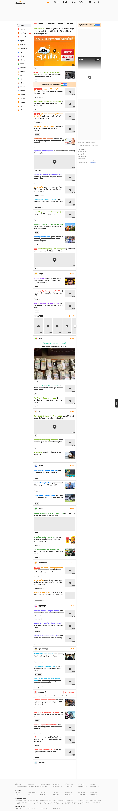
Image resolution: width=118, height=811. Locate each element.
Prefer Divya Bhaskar (57, 795)
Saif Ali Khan (92, 784)
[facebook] (67, 68)
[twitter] (70, 68)
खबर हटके (37, 134)
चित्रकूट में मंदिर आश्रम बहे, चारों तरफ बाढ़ (21, 800)
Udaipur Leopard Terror (94, 786)
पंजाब (71, 696)
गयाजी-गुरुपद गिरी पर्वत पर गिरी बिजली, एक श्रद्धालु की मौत (83, 800)
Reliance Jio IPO (81, 784)
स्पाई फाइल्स (37, 122)
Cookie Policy (88, 145)
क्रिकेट (36, 478)
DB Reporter (88, 142)
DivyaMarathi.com (82, 154)
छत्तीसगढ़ (55, 696)
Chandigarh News (93, 792)
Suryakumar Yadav (68, 782)
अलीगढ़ (36, 299)
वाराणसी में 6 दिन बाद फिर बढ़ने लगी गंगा (33, 802)
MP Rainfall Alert (18, 787)
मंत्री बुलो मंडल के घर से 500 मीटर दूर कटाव (71, 803)
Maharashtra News (81, 792)
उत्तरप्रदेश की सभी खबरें (69, 692)
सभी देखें (72, 316)
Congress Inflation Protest (82, 786)
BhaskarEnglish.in (82, 153)
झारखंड (59, 696)
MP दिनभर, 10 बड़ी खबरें (69, 800)
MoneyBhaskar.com (82, 156)
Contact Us (80, 145)
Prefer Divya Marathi (44, 795)
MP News (17, 794)
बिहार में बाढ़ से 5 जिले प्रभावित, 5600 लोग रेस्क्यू (46, 803)
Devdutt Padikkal (31, 784)
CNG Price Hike (56, 784)
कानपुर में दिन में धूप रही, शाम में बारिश (95, 802)
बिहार (63, 696)
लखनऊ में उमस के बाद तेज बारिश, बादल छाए (46, 802)
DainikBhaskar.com (82, 149)
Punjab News (55, 792)
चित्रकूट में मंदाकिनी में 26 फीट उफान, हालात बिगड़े (21, 802)
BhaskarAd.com (81, 158)
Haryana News (43, 792)
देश (35, 68)
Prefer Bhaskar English (69, 795)
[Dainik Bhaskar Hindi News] (20, 3)
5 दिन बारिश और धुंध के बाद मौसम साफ (83, 803)
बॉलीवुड (36, 286)
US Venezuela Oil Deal (94, 782)
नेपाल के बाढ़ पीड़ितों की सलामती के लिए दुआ (58, 803)
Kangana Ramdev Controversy (21, 786)
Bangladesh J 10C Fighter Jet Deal (46, 784)
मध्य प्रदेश (44, 696)
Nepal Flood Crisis (43, 782)
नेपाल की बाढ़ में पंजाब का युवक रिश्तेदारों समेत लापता (96, 800)
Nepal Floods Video (19, 782)
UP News (29, 794)
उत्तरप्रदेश (39, 696)
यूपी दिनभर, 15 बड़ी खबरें (56, 802)
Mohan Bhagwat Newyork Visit (33, 786)
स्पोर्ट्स (36, 245)
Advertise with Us (81, 142)
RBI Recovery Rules (69, 784)
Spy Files (79, 782)
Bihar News (42, 794)
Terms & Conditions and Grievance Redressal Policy (88, 143)
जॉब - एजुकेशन (38, 207)
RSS (84, 145)
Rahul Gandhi (55, 782)
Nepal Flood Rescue (19, 784)
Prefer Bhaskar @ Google (82, 795)
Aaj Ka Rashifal (93, 787)
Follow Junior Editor (94, 795)
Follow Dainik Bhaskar (19, 795)
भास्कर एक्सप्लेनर (38, 195)
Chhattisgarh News (93, 794)
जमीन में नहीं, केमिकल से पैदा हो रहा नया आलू (21, 803)
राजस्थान (50, 696)
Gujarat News (67, 794)
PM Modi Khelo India (69, 786)
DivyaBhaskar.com (82, 151)
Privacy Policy (95, 145)
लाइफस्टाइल (37, 170)
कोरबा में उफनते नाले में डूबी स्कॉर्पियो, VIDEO (71, 802)
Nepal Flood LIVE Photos (32, 782)
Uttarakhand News (81, 794)
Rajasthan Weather (31, 787)
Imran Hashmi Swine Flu (57, 786)
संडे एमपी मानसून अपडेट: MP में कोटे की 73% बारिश (46, 800)
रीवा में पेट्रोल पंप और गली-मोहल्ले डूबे (83, 802)
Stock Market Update (44, 787)
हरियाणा (67, 696)
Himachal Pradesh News (32, 792)
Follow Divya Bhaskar (32, 795)
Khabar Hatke (67, 787)
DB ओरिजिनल (38, 97)
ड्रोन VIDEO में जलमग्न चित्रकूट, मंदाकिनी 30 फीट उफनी (58, 800)
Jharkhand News (68, 792)
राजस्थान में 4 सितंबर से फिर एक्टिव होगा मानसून (33, 803)
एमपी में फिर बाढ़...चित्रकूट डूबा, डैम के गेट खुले (33, 800)
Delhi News (17, 792)
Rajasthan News (56, 794)
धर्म (35, 147)
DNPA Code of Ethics (92, 162)
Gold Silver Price (43, 786)
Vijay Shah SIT (80, 787)
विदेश (36, 381)
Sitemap (93, 142)
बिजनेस (36, 232)
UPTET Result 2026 (56, 787)
